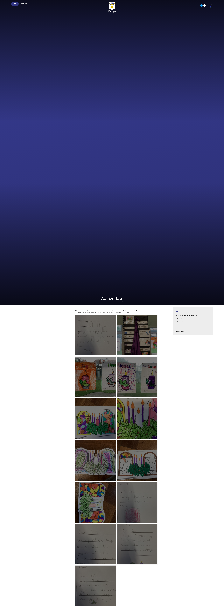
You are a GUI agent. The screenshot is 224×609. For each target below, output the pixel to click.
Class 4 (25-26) (122, 301)
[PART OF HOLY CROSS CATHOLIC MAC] (210, 5)
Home (98, 301)
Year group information (107, 301)
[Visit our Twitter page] (201, 5)
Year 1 (115, 301)
